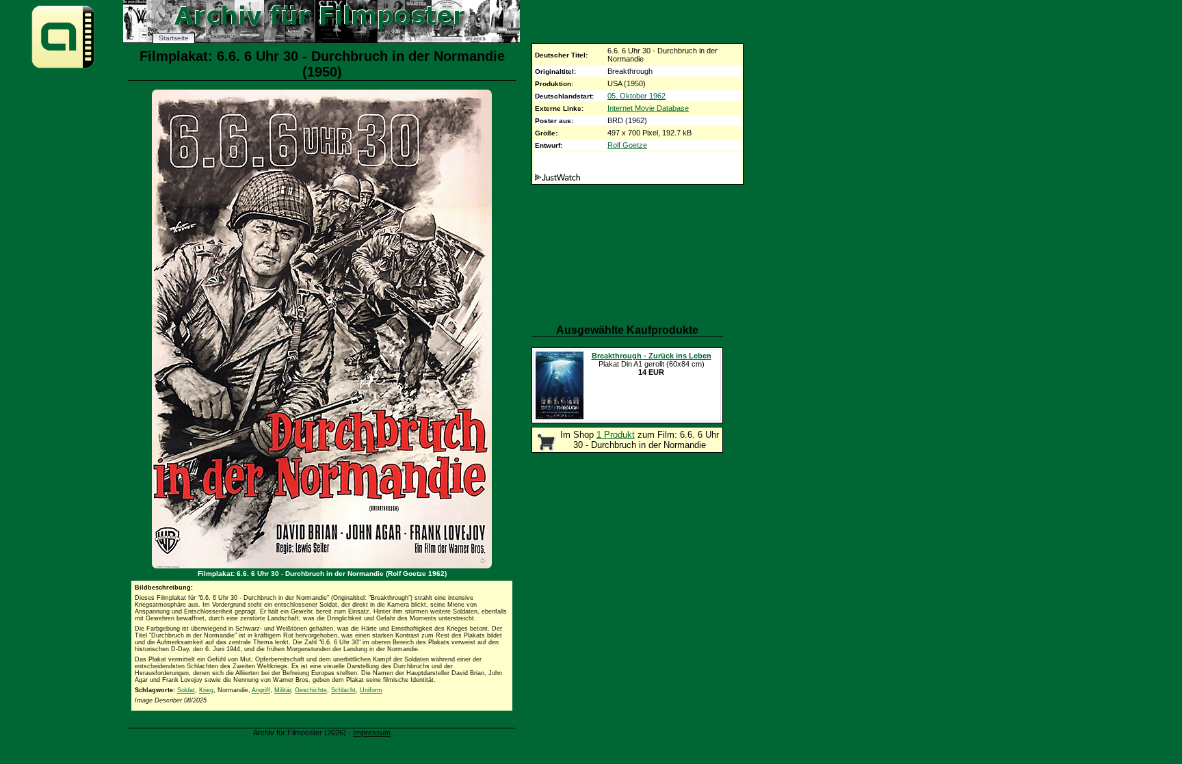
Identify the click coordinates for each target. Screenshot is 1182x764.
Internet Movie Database (648, 108)
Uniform (371, 690)
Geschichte (311, 690)
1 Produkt (615, 435)
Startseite (174, 38)
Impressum (372, 732)
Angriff (261, 690)
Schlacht (343, 690)
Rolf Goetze (627, 145)
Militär (282, 690)
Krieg (206, 690)
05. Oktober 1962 (636, 96)
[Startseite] (63, 67)
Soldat (186, 690)
